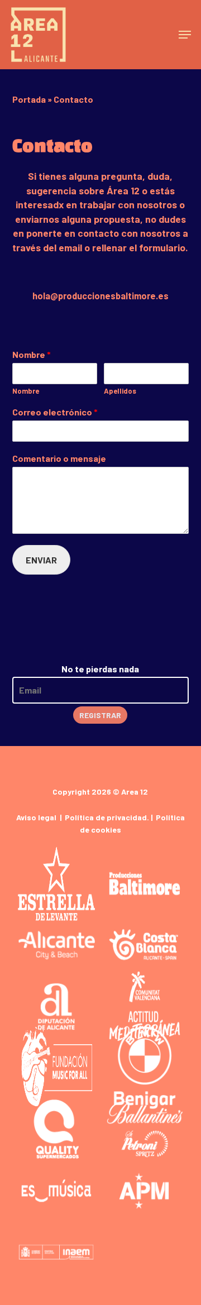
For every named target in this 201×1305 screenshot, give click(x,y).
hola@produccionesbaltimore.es (100, 295)
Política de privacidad (106, 817)
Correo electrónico (55, 412)
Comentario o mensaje (59, 458)
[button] (185, 34)
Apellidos (120, 390)
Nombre (31, 354)
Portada (29, 99)
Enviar (41, 559)
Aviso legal (36, 817)
